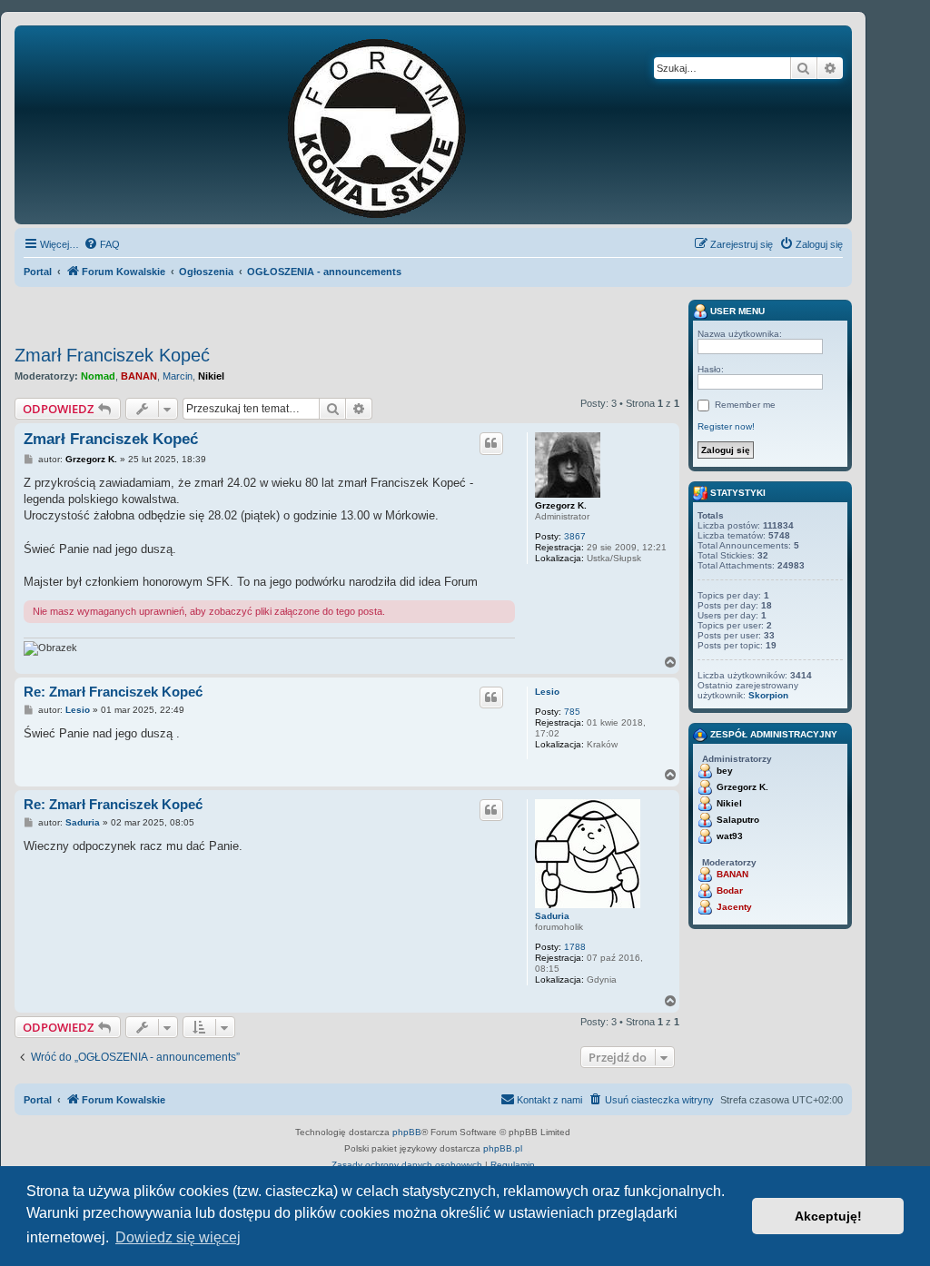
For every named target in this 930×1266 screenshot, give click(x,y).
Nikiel (211, 376)
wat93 (730, 836)
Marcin (178, 376)
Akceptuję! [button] (828, 1216)
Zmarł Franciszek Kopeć (112, 355)
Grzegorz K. (561, 505)
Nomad (98, 376)
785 (572, 712)
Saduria (552, 916)
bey (725, 771)
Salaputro (738, 820)
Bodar (730, 890)
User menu (736, 311)
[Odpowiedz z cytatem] (491, 443)
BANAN (139, 376)
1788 (575, 947)
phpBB (406, 1132)
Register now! (726, 426)
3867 (575, 536)
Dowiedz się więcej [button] (178, 1237)
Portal (38, 271)
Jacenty (734, 907)
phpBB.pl (502, 1148)
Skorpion (768, 695)
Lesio (547, 692)
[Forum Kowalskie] (405, 125)
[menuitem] (102, 244)
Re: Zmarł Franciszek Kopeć (113, 691)
